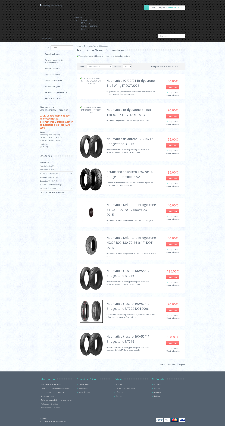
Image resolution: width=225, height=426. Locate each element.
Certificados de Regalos (125, 388)
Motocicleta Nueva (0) (48, 169)
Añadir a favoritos (173, 95)
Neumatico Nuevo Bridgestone (96, 46)
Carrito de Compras (89, 26)
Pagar (83, 29)
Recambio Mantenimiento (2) (51, 185)
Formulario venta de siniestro (52, 392)
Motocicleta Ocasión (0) (49, 173)
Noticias (157, 396)
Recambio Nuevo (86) (48, 188)
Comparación (173, 92)
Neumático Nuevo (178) (49, 177)
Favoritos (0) (86, 20)
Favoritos (157, 392)
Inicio (79, 46)
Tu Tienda (43, 418)
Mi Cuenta (85, 23)
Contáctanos (84, 384)
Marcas (119, 384)
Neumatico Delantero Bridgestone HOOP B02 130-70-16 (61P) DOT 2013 (131, 242)
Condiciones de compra (50, 408)
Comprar (172, 87)
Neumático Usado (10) (48, 181)
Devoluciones (84, 388)
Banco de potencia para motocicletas (55, 388)
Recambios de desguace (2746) (52, 192)
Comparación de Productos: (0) (164, 66)
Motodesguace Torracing (51, 384)
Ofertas (119, 396)
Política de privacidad (49, 404)
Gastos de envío (47, 396)
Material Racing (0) (47, 166)
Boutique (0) (44, 162)
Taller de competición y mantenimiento (56, 400)
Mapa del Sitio (84, 392)
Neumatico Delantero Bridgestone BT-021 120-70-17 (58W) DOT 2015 (131, 209)
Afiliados (119, 392)
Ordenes (157, 388)
